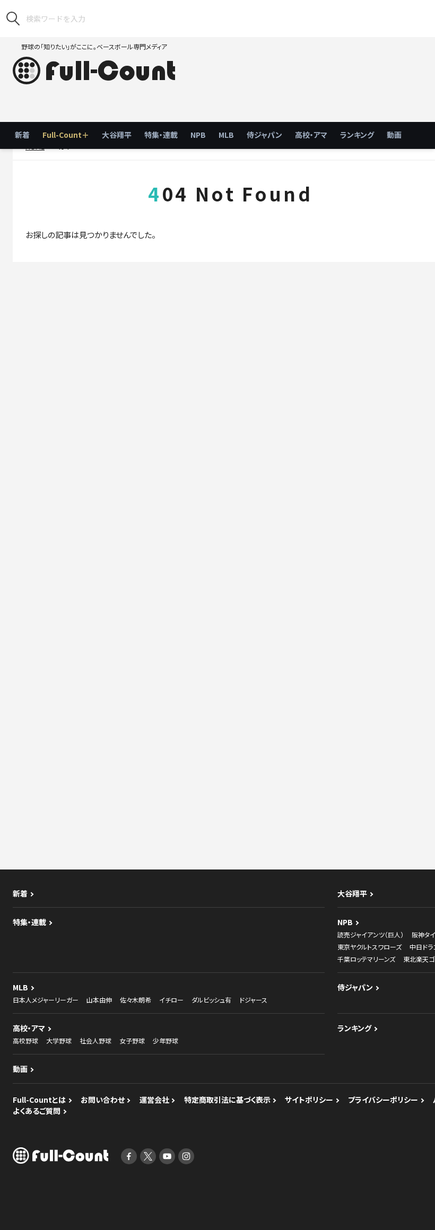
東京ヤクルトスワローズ (369, 946)
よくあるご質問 (36, 1110)
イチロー (171, 999)
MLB (226, 134)
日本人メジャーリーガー (46, 999)
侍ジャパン (264, 134)
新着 (22, 134)
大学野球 (59, 1040)
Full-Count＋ (65, 134)
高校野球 (25, 1040)
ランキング (357, 134)
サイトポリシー (309, 1099)
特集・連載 (161, 134)
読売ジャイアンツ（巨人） (370, 934)
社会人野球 (95, 1040)
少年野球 (165, 1040)
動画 (394, 134)
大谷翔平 (117, 134)
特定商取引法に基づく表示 (227, 1099)
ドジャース (253, 999)
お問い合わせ (103, 1099)
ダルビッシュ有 (211, 999)
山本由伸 (99, 999)
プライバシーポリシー (383, 1099)
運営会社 (154, 1099)
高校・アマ (311, 134)
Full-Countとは (39, 1099)
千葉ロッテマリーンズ (366, 958)
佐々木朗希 (135, 999)
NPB (198, 134)
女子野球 (132, 1040)
